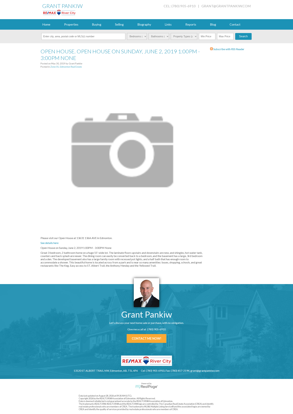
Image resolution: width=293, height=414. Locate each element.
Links (168, 24)
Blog (213, 24)
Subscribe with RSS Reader (228, 49)
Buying (96, 24)
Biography (144, 24)
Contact (235, 24)
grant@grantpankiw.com (226, 6)
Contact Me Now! (146, 338)
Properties (71, 24)
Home (46, 24)
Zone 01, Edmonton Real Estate (66, 66)
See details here (49, 242)
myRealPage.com (146, 387)
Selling (119, 24)
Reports (190, 24)
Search (243, 36)
